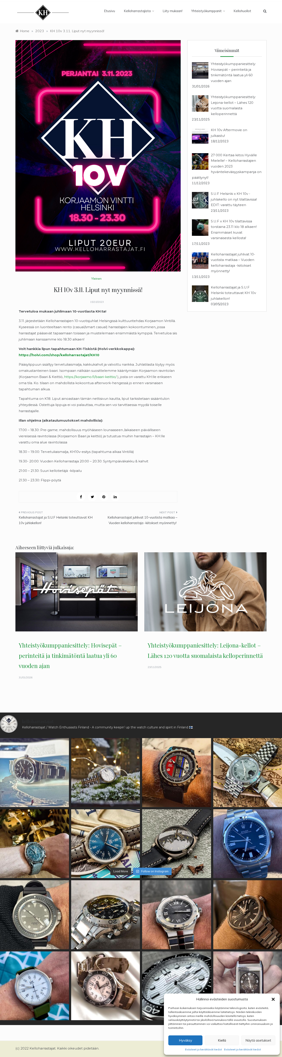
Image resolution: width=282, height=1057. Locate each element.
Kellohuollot (242, 11)
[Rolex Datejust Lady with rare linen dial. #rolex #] (105, 772)
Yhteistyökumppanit (206, 11)
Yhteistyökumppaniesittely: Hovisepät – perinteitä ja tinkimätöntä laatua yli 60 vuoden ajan (70, 655)
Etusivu (109, 11)
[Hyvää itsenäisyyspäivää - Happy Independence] (105, 843)
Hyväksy (185, 1040)
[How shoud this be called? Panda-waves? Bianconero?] (105, 985)
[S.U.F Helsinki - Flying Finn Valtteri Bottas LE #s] (176, 772)
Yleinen (96, 279)
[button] (273, 999)
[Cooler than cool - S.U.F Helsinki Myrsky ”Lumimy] (34, 985)
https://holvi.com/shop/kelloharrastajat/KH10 (59, 355)
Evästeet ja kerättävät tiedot (203, 1049)
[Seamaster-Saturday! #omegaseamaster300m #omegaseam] (176, 985)
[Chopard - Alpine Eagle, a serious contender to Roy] (176, 914)
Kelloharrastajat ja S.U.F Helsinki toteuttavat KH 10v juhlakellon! (56, 520)
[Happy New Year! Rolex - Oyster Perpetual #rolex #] (34, 772)
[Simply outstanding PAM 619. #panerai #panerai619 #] (176, 843)
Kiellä (222, 1040)
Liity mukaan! (172, 11)
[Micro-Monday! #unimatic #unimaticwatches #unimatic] (34, 914)
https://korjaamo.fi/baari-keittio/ (90, 377)
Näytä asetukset (258, 1040)
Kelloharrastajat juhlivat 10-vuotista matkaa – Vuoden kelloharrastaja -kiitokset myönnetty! (142, 520)
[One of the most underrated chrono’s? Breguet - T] (105, 914)
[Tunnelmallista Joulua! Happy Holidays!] (34, 843)
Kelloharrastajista (137, 11)
